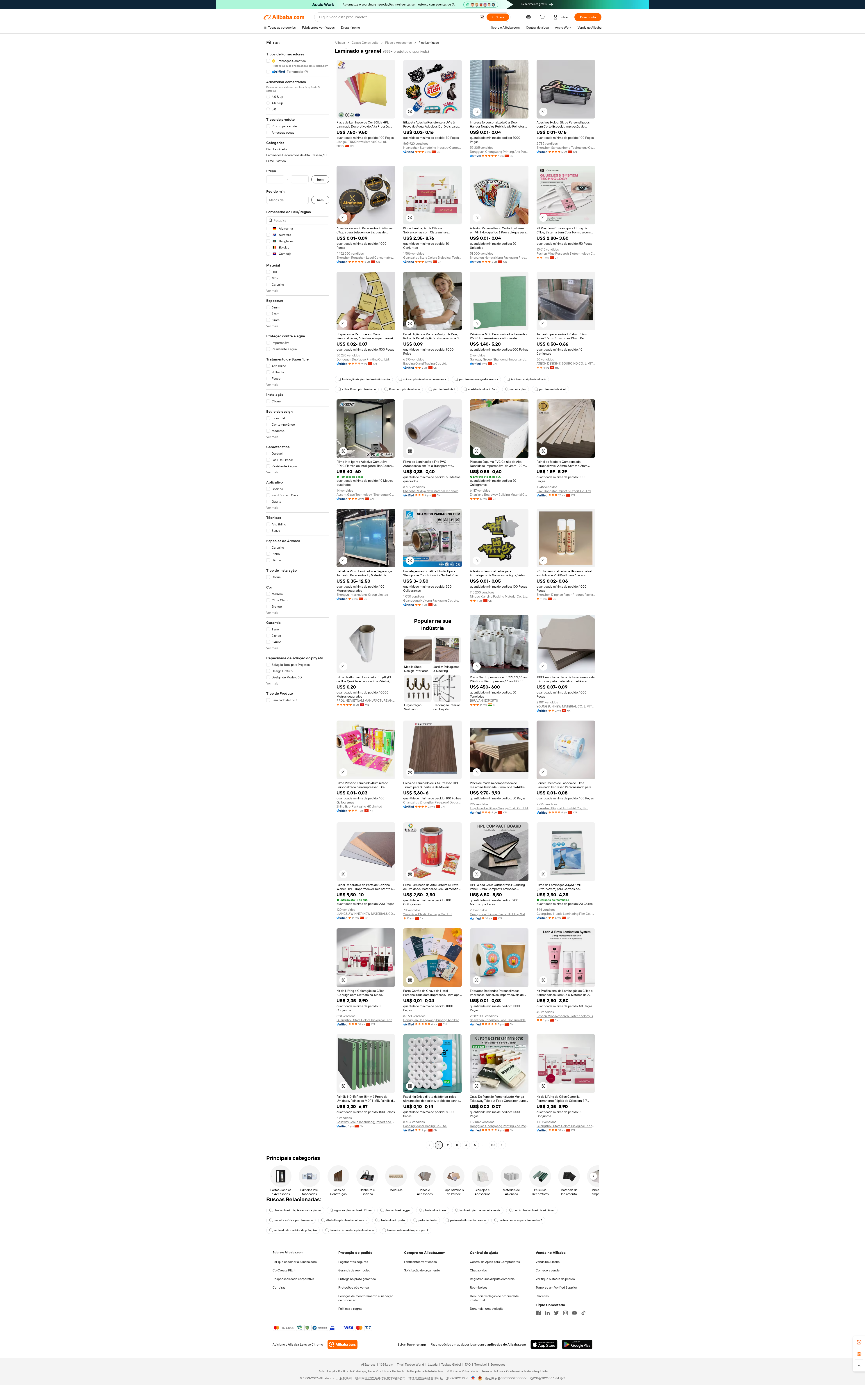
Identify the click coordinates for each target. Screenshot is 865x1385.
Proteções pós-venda (353, 1287)
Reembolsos (478, 1287)
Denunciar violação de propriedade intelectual (494, 1298)
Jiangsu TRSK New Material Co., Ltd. (362, 142)
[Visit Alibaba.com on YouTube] (574, 1313)
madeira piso (518, 389)
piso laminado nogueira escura (478, 379)
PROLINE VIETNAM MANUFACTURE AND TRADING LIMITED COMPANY (366, 700)
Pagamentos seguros (353, 1262)
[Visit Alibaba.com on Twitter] (556, 1313)
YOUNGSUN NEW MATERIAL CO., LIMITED (566, 706)
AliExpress (368, 1364)
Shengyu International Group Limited (362, 594)
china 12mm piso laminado (359, 389)
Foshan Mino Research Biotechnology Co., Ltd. (566, 253)
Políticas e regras (350, 1308)
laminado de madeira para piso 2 (407, 1230)
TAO (468, 1364)
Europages (497, 1364)
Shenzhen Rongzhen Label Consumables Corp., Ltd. (366, 257)
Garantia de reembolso (354, 1270)
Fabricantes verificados (420, 1262)
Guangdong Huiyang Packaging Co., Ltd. (431, 600)
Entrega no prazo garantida (357, 1279)
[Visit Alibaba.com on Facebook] (538, 1313)
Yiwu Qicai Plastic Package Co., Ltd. (427, 914)
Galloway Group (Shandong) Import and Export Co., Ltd (499, 359)
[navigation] (297, 594)
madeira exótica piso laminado (293, 1220)
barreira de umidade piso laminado (352, 1230)
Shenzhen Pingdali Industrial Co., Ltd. (562, 808)
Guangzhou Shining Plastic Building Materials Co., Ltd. (499, 914)
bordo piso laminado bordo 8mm (534, 1210)
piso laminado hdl (444, 389)
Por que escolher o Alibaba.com (295, 1262)
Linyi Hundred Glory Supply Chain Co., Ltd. (499, 808)
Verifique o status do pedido (555, 1279)
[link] (859, 1342)
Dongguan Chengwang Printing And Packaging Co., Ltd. (499, 151)
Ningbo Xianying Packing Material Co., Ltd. (499, 596)
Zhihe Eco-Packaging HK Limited (359, 806)
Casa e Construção (365, 42)
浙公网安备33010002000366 (506, 1378)
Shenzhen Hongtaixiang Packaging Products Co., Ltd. (499, 257)
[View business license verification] (473, 1378)
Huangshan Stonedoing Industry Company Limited (432, 147)
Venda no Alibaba (548, 1262)
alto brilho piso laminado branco (346, 1220)
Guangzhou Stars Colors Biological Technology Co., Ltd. (432, 257)
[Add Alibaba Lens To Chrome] (342, 1344)
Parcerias (542, 1296)
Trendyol (480, 1364)
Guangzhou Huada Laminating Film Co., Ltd (566, 913)
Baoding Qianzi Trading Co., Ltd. (425, 363)
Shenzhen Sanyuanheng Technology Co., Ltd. (566, 147)
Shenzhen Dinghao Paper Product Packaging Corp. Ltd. (566, 594)
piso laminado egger (397, 1210)
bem (320, 179)
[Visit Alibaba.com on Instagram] (565, 1313)
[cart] (543, 18)
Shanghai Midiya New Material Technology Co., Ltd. (432, 491)
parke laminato (427, 1220)
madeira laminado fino (482, 389)
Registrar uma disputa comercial (492, 1279)
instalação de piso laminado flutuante (366, 379)
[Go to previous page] (430, 1145)
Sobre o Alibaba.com (288, 1252)
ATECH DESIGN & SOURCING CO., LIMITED (566, 363)
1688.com (386, 1364)
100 (493, 1145)
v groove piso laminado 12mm (353, 1210)
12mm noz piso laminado (404, 389)
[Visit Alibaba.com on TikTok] (583, 1313)
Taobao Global (451, 1364)
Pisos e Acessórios (398, 42)
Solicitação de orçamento (422, 1270)
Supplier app (416, 1344)
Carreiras (279, 1287)
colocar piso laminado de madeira (424, 379)
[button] (482, 17)
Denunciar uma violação (486, 1308)
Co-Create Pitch (284, 1270)
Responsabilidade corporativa (293, 1279)
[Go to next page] (502, 1145)
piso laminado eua (434, 1210)
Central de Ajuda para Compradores (495, 1262)
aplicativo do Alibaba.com (506, 1344)
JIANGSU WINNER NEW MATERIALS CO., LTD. (366, 913)
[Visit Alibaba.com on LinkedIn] (547, 1313)
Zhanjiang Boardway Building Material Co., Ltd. (499, 494)
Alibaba (340, 42)
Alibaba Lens (297, 1344)
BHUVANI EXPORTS (484, 700)
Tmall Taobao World (410, 1364)
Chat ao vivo (478, 1270)
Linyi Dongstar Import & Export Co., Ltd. (564, 491)
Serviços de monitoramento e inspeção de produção (365, 1298)
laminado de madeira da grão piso (295, 1230)
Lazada (432, 1364)
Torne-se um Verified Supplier (556, 1287)
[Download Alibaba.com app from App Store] (544, 1344)
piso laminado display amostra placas (297, 1210)
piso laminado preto (392, 1220)
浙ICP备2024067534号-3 (547, 1378)
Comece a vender (548, 1270)
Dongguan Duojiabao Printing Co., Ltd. (363, 359)
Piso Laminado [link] (429, 42)
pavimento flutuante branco (468, 1220)
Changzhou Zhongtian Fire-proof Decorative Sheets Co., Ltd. (432, 802)
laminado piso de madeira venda (480, 1210)
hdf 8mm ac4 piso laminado (528, 379)
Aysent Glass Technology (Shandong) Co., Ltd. (366, 494)
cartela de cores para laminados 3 (520, 1220)
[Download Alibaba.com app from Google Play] (577, 1344)
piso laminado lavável (552, 389)
